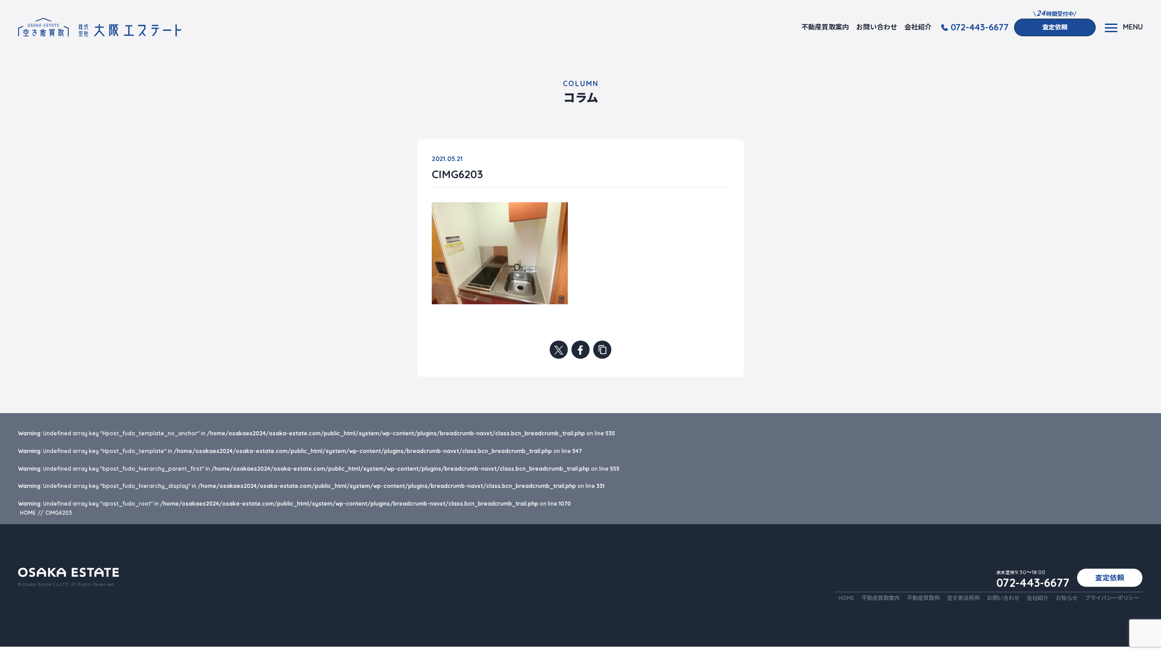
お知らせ (1067, 598)
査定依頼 (1055, 27)
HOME (846, 598)
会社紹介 (918, 27)
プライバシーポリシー (1112, 598)
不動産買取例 (923, 598)
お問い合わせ (876, 27)
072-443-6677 (980, 27)
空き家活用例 (963, 598)
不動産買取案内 (825, 27)
